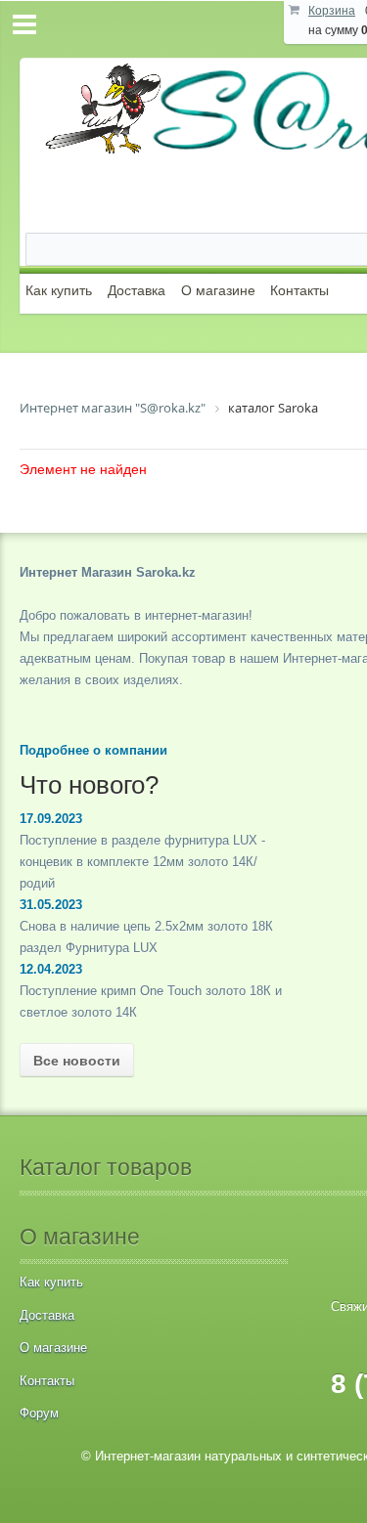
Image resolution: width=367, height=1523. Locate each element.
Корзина (331, 11)
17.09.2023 (51, 818)
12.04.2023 (51, 969)
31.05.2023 (51, 904)
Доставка (136, 290)
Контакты (299, 290)
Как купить (58, 290)
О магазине (218, 290)
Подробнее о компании (93, 750)
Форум (39, 1413)
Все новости (76, 1060)
